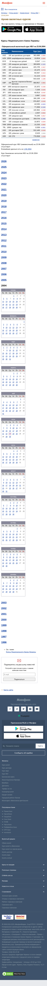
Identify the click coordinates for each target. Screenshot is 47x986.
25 (10, 333)
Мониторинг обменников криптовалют (15, 801)
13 (6, 302)
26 (3, 307)
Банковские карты (8, 777)
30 (17, 307)
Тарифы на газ (7, 789)
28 (10, 307)
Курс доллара (6, 768)
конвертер (36, 140)
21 (10, 305)
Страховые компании (9, 908)
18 (10, 330)
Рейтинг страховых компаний (12, 902)
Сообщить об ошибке (23, 753)
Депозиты (5, 786)
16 (17, 302)
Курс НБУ (5, 774)
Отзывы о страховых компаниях (13, 899)
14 (10, 302)
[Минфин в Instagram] (30, 709)
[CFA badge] (32, 917)
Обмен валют (6, 843)
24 (6, 333)
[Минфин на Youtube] (37, 709)
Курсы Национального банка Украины (21, 652)
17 (6, 330)
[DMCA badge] (23, 974)
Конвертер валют (8, 792)
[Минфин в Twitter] (23, 709)
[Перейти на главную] (7, 3)
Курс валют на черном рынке (12, 849)
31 (10, 359)
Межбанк (5, 783)
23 (17, 305)
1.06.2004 (27, 149)
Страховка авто (7, 905)
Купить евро (6, 855)
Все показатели (11, 9)
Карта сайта (8, 690)
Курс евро (5, 771)
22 (13, 305)
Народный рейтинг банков (11, 798)
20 (6, 305)
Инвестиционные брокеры (11, 780)
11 (10, 327)
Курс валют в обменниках (11, 846)
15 (13, 302)
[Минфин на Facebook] (10, 709)
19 (3, 305)
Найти (40, 746)
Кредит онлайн (7, 795)
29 (13, 307)
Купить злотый (7, 858)
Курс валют (6, 765)
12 (3, 302)
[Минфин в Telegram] (16, 709)
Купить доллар (7, 852)
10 (6, 327)
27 (6, 307)
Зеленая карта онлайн (9, 896)
